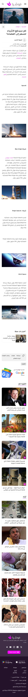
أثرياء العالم (16, 358)
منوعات (18, 26)
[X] (21, 647)
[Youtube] (10, 647)
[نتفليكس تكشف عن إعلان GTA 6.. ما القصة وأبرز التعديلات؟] (14, 614)
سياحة (18, 355)
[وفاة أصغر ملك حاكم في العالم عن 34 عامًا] (14, 535)
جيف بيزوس (9, 158)
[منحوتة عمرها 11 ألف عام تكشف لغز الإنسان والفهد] (14, 561)
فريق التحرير (18, 40)
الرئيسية (24, 26)
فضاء (13, 355)
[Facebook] (18, 647)
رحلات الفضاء (6, 355)
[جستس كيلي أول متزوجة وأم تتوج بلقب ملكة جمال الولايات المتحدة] (14, 587)
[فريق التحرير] (24, 40)
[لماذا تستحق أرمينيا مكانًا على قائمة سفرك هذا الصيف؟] (14, 423)
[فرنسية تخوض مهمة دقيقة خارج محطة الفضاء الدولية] (14, 450)
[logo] (14, 4)
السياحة (19, 53)
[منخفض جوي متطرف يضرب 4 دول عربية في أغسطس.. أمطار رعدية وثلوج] (14, 509)
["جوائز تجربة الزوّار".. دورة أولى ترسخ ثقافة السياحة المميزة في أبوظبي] (14, 476)
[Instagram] (14, 647)
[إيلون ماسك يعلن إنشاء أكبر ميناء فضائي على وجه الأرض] (14, 397)
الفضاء (18, 58)
